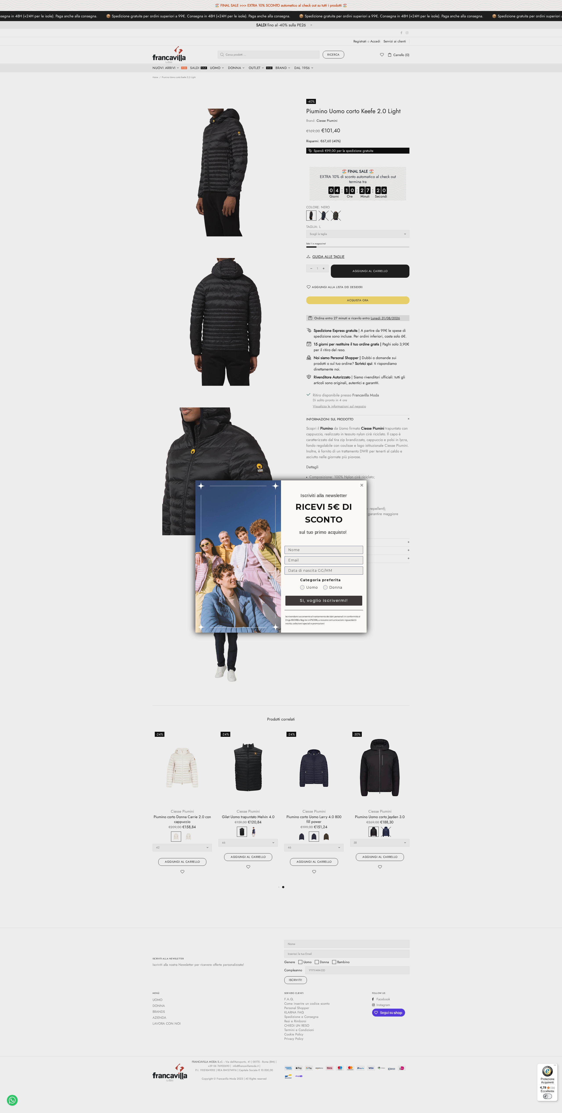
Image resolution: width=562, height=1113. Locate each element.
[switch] (547, 1096)
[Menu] (555, 1066)
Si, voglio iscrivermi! (324, 600)
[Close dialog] (361, 485)
